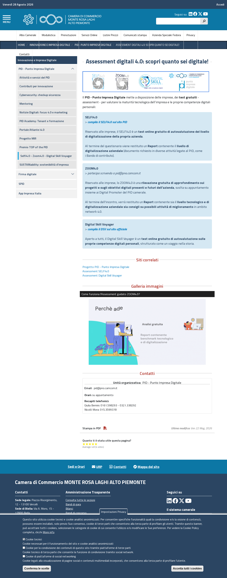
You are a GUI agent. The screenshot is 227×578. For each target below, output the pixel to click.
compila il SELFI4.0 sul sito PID (107, 122)
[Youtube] (205, 14)
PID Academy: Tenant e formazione (42, 121)
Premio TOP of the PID (34, 147)
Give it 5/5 (96, 444)
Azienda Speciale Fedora (166, 35)
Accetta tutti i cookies (187, 568)
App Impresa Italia (30, 193)
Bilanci (69, 508)
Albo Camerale (27, 35)
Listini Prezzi (110, 35)
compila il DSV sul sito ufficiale (107, 229)
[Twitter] (200, 14)
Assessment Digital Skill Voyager (102, 275)
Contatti (24, 54)
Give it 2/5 (86, 444)
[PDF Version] (105, 428)
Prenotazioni (68, 35)
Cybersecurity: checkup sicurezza (40, 95)
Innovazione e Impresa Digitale (37, 60)
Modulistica (48, 35)
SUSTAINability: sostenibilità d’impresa (44, 164)
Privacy (190, 35)
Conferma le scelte (36, 568)
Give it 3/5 (90, 444)
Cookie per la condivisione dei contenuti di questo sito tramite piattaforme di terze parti (78, 548)
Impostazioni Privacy (113, 512)
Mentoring (26, 103)
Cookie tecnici (34, 539)
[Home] (62, 19)
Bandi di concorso (76, 513)
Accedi (220, 4)
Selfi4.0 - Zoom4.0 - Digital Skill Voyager (46, 156)
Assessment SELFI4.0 (95, 271)
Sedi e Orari (76, 466)
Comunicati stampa (135, 35)
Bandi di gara (73, 504)
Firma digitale (27, 174)
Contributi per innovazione (36, 86)
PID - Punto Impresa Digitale (36, 69)
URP (99, 466)
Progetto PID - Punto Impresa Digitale (105, 267)
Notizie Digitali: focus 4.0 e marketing (43, 112)
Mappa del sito (148, 466)
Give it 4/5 (93, 444)
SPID (21, 184)
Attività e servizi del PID (35, 77)
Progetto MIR (28, 138)
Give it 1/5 (83, 444)
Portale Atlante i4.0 (32, 130)
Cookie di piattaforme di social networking (51, 556)
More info (48, 532)
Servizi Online (89, 35)
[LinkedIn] (190, 14)
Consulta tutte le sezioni (80, 500)
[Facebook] (195, 14)
